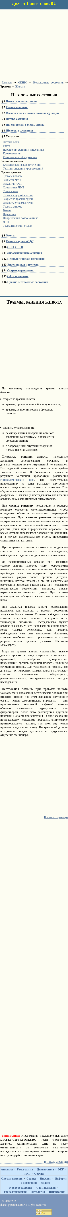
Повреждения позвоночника (20, 218)
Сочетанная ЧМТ (13, 187)
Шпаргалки (57, 1192)
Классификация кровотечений (22, 164)
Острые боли (11, 142)
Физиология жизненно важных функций (32, 113)
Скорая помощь (11, 1178)
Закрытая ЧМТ (12, 180)
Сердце (31, 1178)
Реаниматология (17, 107)
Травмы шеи (10, 191)
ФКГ (27, 1173)
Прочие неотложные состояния (27, 282)
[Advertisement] (34, 43)
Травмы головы (12, 176)
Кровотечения (11, 153)
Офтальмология (17, 276)
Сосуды (39, 1173)
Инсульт (45, 1178)
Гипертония (29, 1182)
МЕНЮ (22, 82)
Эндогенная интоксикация (24, 253)
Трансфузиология (15, 1192)
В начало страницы (56, 817)
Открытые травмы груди (18, 202)
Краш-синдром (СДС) (20, 241)
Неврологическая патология (26, 258)
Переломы (9, 214)
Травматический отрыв (17, 225)
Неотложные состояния (48, 82)
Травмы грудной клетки (18, 195)
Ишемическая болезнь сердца (25, 124)
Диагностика (45, 1169)
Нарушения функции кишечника (23, 149)
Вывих (7, 210)
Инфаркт (61, 1178)
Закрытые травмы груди (18, 199)
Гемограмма (25, 1169)
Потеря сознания (17, 119)
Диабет (45, 1182)
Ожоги (10, 235)
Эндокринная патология (23, 264)
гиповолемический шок (17, 479)
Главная (7, 82)
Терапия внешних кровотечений (23, 168)
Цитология (38, 1192)
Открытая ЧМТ (12, 183)
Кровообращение (20, 1187)
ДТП (6, 222)
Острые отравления (20, 270)
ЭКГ (61, 1169)
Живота (20, 86)
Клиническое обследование (20, 157)
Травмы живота (12, 206)
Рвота (6, 146)
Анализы (7, 1169)
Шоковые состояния (19, 130)
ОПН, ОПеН (15, 247)
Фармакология (46, 1187)
